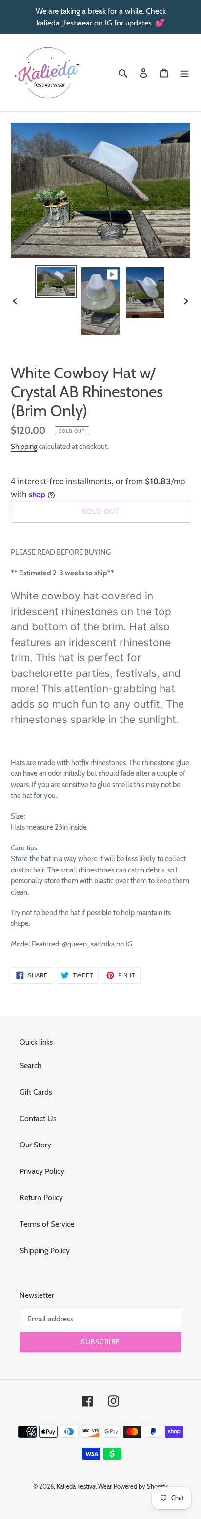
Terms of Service (47, 1224)
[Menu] (184, 72)
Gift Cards (36, 1091)
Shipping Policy (45, 1250)
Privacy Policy (42, 1171)
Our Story (35, 1144)
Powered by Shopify (141, 1486)
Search (31, 1065)
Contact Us (38, 1118)
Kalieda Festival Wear (84, 1486)
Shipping (24, 446)
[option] (56, 281)
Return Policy (41, 1197)
